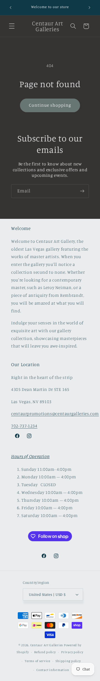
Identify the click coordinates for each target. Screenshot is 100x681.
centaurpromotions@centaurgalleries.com (55, 413)
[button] (11, 26)
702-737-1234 (24, 425)
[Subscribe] (82, 191)
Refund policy (45, 652)
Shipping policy (68, 661)
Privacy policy (72, 652)
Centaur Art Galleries (46, 645)
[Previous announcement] (10, 7)
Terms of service (37, 661)
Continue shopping (50, 105)
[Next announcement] (89, 7)
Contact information (52, 670)
